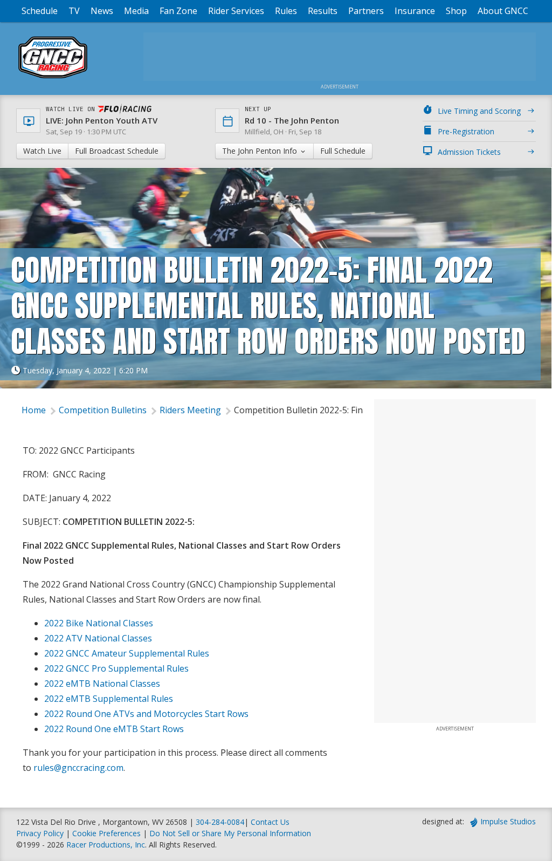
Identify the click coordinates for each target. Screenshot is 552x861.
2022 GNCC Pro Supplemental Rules (116, 668)
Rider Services (236, 11)
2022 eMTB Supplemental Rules (108, 699)
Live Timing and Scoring (479, 111)
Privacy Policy (40, 833)
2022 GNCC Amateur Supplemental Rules (126, 653)
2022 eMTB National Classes (102, 683)
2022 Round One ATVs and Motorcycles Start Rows (146, 714)
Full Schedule (342, 151)
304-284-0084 (220, 822)
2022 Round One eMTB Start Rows (114, 729)
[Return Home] (52, 78)
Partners (366, 11)
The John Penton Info (260, 151)
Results (322, 11)
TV (74, 11)
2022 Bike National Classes (98, 623)
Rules (286, 11)
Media (136, 11)
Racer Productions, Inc (105, 844)
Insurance (415, 11)
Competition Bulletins (103, 410)
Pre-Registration (466, 131)
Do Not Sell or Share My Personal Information (230, 833)
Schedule (40, 11)
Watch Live (42, 151)
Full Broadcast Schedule (116, 151)
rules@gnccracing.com (78, 768)
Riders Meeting (190, 410)
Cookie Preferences (107, 833)
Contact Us (270, 822)
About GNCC (503, 11)
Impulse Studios (508, 821)
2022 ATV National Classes (98, 638)
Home (34, 410)
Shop (456, 11)
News (102, 11)
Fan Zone (178, 11)
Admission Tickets (469, 152)
